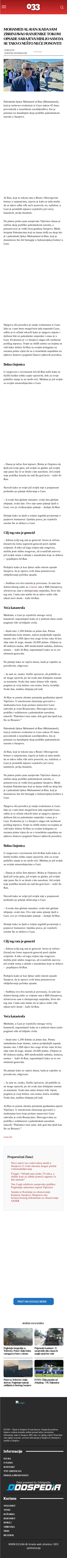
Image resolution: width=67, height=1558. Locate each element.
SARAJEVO (9, 50)
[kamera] (29, 18)
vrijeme (33, 586)
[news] (50, 18)
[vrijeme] (22, 18)
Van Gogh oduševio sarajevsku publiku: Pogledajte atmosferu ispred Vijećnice (33, 1186)
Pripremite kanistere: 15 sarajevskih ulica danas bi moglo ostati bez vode (46, 1351)
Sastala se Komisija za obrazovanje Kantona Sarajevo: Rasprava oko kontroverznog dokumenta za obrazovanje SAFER (34, 1196)
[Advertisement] (33, 156)
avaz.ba (8, 1136)
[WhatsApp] (45, 1289)
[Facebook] (21, 1289)
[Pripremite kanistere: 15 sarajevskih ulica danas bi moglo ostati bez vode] (49, 1337)
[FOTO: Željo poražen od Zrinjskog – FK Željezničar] (49, 1368)
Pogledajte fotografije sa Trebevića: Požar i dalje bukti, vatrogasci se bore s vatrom (17, 1351)
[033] (33, 7)
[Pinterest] (37, 1289)
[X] (29, 1289)
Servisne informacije (15, 53)
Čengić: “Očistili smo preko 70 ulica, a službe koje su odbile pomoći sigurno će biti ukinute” (33, 1176)
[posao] (15, 18)
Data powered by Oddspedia (33, 1482)
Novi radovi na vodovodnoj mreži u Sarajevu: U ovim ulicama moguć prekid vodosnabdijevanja (33, 1166)
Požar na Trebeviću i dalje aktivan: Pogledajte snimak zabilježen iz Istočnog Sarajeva (17, 1382)
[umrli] (36, 18)
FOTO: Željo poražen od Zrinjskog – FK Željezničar (46, 1381)
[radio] (43, 18)
